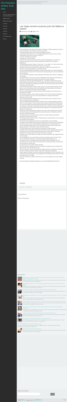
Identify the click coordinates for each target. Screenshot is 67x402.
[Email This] (20, 183)
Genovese (5, 26)
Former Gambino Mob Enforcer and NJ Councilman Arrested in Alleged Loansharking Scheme (44, 301)
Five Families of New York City (8, 5)
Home (4, 12)
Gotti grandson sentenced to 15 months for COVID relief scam (36, 318)
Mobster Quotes (6, 18)
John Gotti (22, 187)
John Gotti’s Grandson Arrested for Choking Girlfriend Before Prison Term (39, 289)
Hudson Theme (23, 400)
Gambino (5, 28)
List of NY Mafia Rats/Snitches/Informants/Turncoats (30, 323)
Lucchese (5, 23)
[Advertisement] (42, 15)
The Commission (7, 36)
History (5, 38)
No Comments (29, 187)
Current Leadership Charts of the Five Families (9, 15)
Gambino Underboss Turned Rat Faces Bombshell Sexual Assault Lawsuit (39, 313)
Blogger (41, 399)
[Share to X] (22, 183)
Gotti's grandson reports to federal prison (32, 328)
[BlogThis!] (21, 183)
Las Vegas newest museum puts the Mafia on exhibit (42, 27)
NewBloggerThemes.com (37, 400)
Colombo (5, 31)
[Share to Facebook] (24, 183)
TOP (65, 399)
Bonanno (5, 33)
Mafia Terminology (7, 21)
